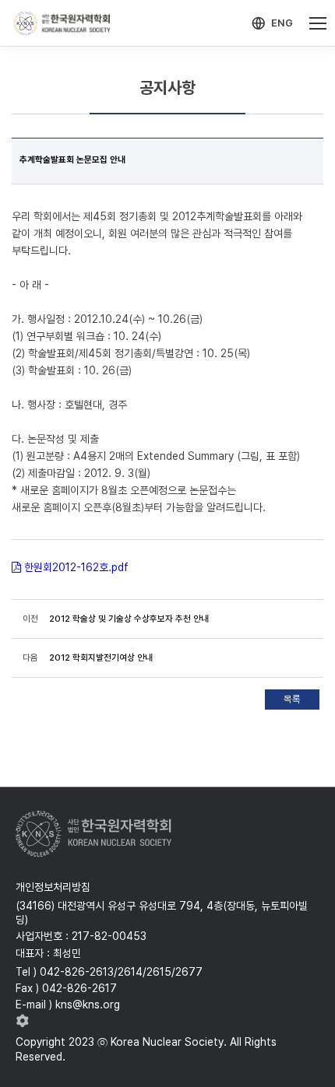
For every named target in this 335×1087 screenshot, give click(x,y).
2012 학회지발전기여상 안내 (101, 657)
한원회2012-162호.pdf (76, 567)
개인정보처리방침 (53, 887)
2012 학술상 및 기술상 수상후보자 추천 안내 (129, 618)
